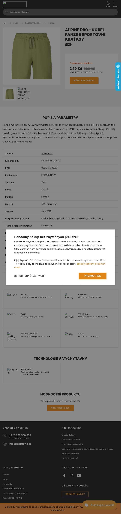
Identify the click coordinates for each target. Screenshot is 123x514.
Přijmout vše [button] (92, 276)
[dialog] (60, 257)
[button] (29, 276)
